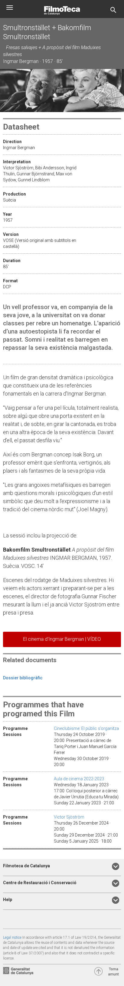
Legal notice (12, 937)
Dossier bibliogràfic (22, 677)
